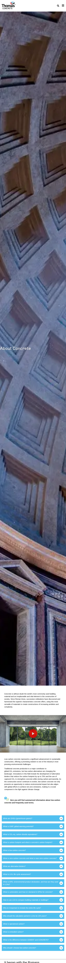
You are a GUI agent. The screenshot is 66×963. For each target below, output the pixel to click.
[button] (58, 6)
